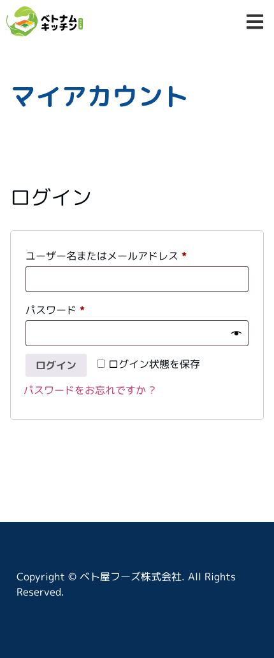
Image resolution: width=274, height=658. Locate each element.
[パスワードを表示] (236, 332)
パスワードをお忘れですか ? (89, 390)
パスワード (59, 308)
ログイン (56, 365)
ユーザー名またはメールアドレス (110, 254)
